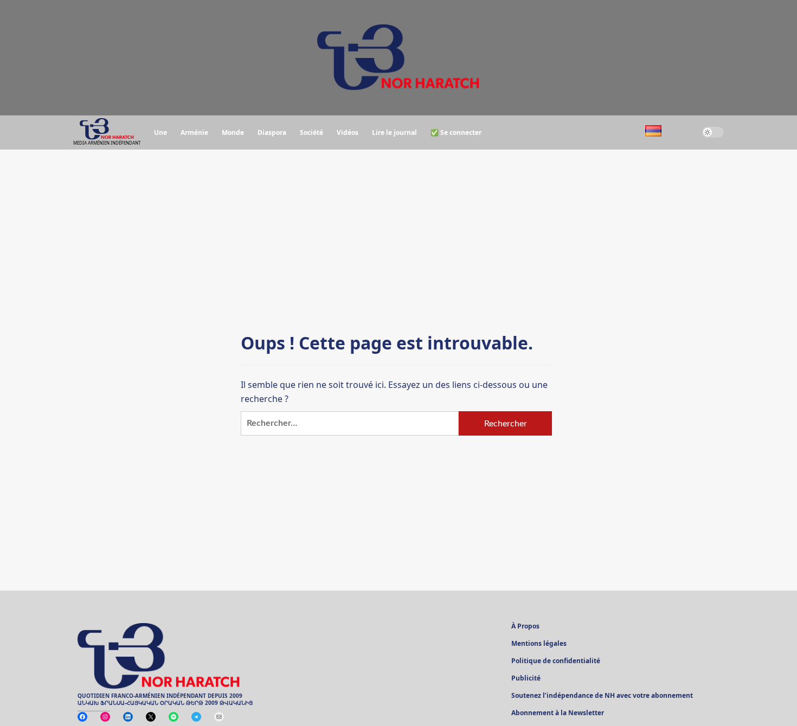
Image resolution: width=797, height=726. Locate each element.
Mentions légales (539, 644)
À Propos (525, 627)
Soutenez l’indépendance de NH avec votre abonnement (602, 696)
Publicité (526, 679)
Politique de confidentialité (555, 661)
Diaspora (272, 132)
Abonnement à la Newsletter (557, 713)
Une (160, 132)
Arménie (194, 132)
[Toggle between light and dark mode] (713, 132)
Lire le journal (394, 132)
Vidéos (347, 132)
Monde (233, 132)
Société (311, 132)
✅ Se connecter (455, 132)
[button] (682, 132)
